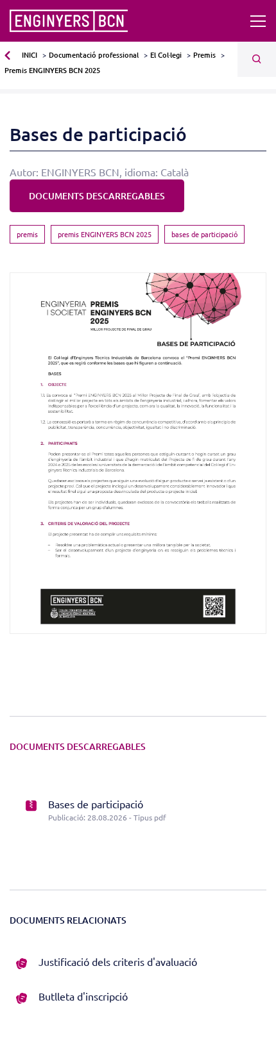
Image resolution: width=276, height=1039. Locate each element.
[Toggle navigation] (258, 21)
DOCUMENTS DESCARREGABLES (97, 196)
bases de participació (204, 234)
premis (27, 234)
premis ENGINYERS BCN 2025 (104, 234)
